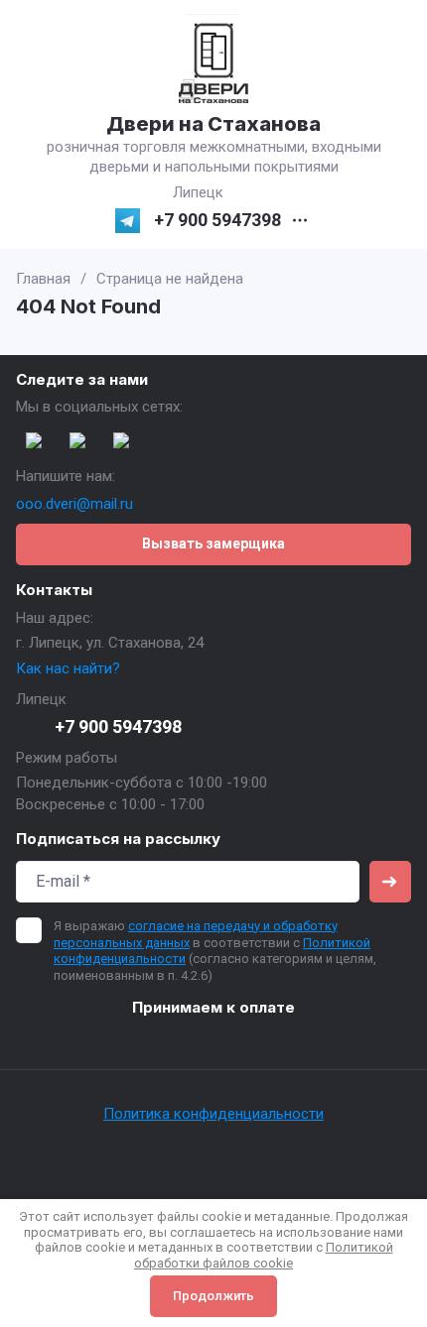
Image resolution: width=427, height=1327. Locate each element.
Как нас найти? (68, 668)
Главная (43, 279)
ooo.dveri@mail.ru (74, 504)
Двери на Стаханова (213, 124)
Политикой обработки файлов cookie (263, 1255)
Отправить (390, 882)
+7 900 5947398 (217, 220)
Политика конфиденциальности (213, 1114)
